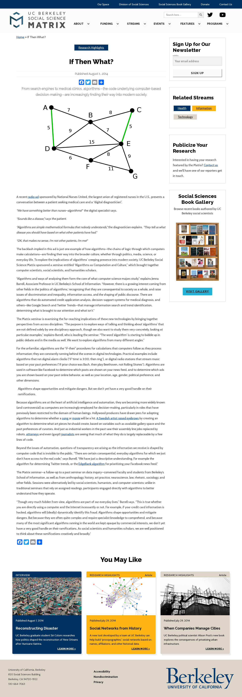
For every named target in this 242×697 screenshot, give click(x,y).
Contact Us (225, 4)
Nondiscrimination (106, 677)
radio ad (33, 197)
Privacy (98, 682)
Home (20, 37)
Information (204, 108)
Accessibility (102, 671)
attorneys (32, 434)
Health (182, 108)
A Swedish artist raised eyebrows (117, 418)
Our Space (103, 4)
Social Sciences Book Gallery (175, 4)
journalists (67, 434)
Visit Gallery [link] (197, 291)
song (65, 418)
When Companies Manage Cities (192, 628)
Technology (185, 117)
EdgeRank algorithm (92, 464)
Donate (205, 4)
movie (76, 418)
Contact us (211, 165)
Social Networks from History (115, 628)
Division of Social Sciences (134, 4)
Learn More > (66, 648)
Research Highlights (91, 48)
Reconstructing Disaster (37, 628)
